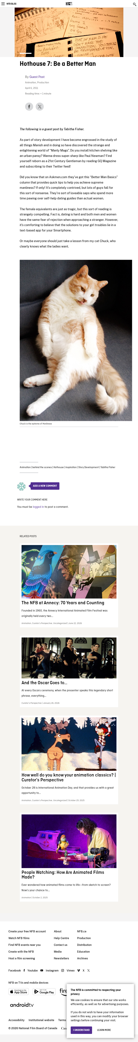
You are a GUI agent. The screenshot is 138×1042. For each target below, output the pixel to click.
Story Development (88, 467)
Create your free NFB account (27, 931)
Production (43, 82)
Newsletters (61, 958)
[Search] (135, 4)
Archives (82, 958)
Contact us (60, 945)
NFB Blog (11, 3)
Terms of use (66, 1020)
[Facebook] (29, 107)
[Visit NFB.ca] (75, 3)
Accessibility (16, 1020)
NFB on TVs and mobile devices (28, 982)
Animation (30, 82)
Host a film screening (21, 958)
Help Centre (61, 938)
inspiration (71, 467)
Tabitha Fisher (107, 467)
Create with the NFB (21, 951)
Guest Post (37, 77)
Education (83, 951)
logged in (38, 507)
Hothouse (59, 467)
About (57, 931)
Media (58, 951)
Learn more (104, 1030)
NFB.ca (81, 931)
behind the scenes (42, 467)
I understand (81, 1030)
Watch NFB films (18, 938)
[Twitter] (40, 107)
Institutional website (41, 1020)
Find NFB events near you (24, 945)
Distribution (84, 945)
